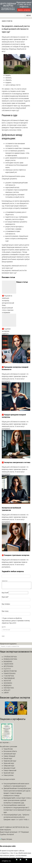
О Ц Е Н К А (7, 669)
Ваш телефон (6, 604)
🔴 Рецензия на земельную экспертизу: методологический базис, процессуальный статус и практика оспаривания (8, 304)
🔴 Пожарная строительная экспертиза (15, 555)
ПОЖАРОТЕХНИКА (9, 673)
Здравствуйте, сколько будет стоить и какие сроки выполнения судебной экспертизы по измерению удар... (17, 800)
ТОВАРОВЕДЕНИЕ (9, 678)
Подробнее (19, 858)
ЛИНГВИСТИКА (9, 688)
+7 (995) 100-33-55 (24, 4)
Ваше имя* (5, 597)
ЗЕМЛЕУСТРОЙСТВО (7, 21)
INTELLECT (7, 690)
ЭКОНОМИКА (8, 683)
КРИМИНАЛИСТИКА (10, 659)
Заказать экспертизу (24, 10)
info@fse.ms (24, 7)
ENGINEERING (8, 661)
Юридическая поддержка (8, 644)
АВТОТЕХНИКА (8, 666)
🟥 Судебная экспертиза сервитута (6, 331)
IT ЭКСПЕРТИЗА (9, 676)
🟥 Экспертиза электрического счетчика (16, 462)
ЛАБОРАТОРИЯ (8, 664)
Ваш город (5, 611)
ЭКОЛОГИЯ (7, 681)
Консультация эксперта (7, 779)
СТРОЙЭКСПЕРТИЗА (10, 657)
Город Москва (8, 749)
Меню (28, 15)
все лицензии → (5, 742)
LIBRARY (6, 693)
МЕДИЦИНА (7, 685)
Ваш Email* (5, 593)
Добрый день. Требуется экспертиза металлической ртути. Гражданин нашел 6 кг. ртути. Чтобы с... (17, 817)
